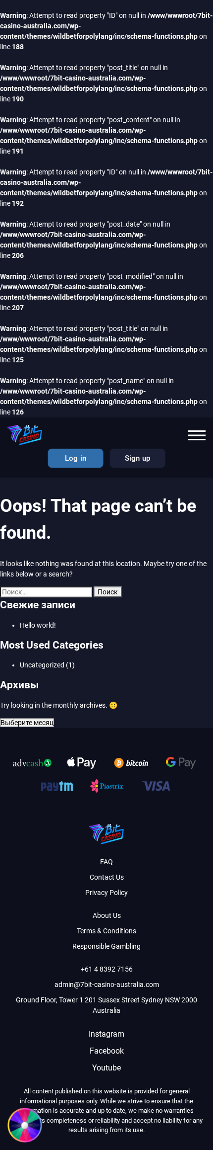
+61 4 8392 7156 (107, 969)
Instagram (106, 1034)
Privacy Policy (106, 893)
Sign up (137, 458)
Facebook (107, 1051)
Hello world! (38, 625)
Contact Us (107, 877)
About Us (107, 915)
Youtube (106, 1067)
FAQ (106, 862)
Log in (75, 458)
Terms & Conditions (106, 931)
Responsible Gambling (106, 946)
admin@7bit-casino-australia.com (106, 984)
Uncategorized (42, 665)
